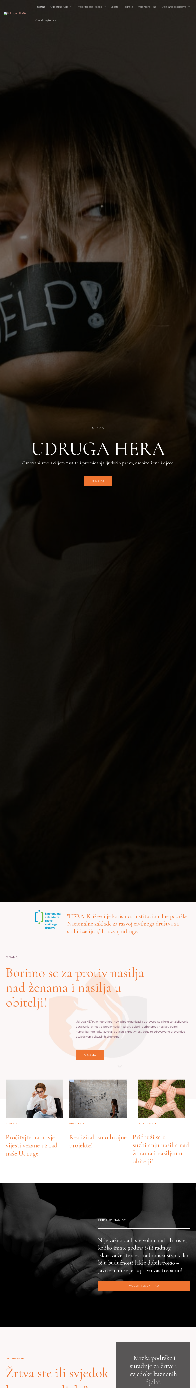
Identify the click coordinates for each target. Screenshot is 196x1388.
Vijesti (114, 6)
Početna (40, 6)
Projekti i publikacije (89, 6)
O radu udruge (59, 6)
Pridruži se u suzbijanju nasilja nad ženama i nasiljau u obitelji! (161, 1149)
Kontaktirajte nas (45, 20)
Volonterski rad (147, 6)
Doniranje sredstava (174, 6)
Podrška (128, 6)
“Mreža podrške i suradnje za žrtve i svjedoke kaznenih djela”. (153, 1370)
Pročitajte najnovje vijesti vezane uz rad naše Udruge (32, 1145)
